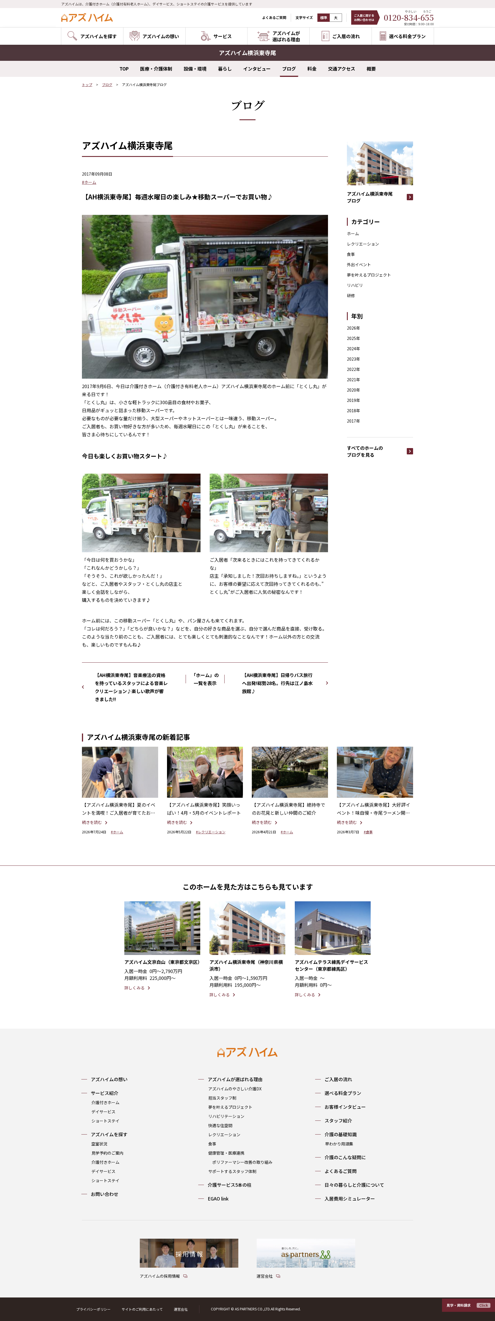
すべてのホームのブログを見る (365, 451)
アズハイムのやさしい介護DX (235, 1089)
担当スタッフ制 (222, 1098)
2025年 (353, 338)
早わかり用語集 (339, 1144)
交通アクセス (341, 68)
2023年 (353, 359)
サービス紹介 (104, 1093)
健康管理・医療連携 (226, 1153)
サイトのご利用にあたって (142, 1309)
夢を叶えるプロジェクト (369, 275)
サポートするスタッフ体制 (232, 1171)
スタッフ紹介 (338, 1120)
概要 (371, 68)
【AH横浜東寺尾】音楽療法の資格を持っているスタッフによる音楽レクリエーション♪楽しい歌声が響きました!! (131, 687)
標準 (323, 18)
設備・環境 (195, 68)
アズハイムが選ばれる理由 (235, 1079)
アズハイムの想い (109, 1079)
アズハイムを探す (109, 1134)
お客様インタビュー (345, 1106)
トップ (87, 84)
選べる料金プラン (343, 1093)
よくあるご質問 (274, 17)
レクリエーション (363, 244)
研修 (351, 295)
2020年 (353, 390)
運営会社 (181, 1309)
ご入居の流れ (338, 1079)
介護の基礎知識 (341, 1134)
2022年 (353, 369)
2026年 (353, 328)
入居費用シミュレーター (350, 1198)
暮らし (225, 68)
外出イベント (359, 264)
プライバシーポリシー (93, 1309)
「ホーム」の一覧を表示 (205, 679)
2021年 (353, 379)
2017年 (353, 421)
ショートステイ (105, 1121)
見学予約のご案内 (107, 1153)
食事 (351, 254)
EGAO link (218, 1198)
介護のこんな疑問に (345, 1157)
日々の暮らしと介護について (354, 1184)
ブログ (289, 68)
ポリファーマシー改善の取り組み (242, 1162)
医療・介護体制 (156, 68)
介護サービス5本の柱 (230, 1184)
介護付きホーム (105, 1102)
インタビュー (257, 68)
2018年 (353, 410)
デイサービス (103, 1111)
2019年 (353, 400)
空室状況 (99, 1144)
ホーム (353, 233)
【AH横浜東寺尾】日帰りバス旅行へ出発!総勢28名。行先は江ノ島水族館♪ (277, 683)
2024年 (353, 348)
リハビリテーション (226, 1116)
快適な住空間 (220, 1125)
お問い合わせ (104, 1193)
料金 (312, 68)
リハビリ (355, 285)
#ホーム (89, 182)
